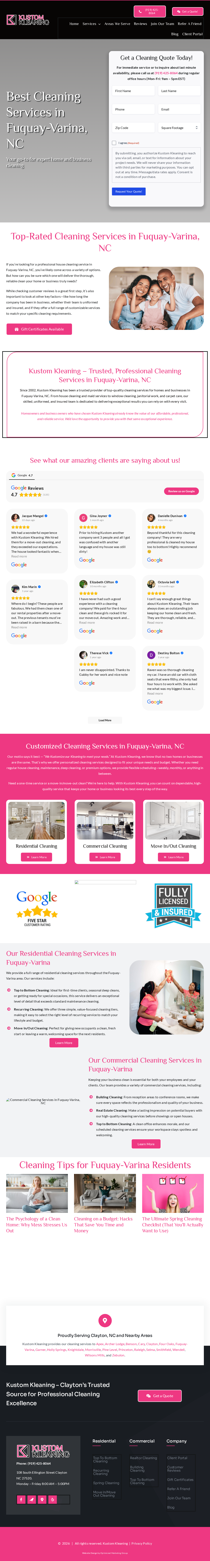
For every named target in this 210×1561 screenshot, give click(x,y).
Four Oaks (166, 1344)
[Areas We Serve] (28, 15)
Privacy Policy (141, 1543)
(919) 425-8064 (166, 73)
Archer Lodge (114, 1344)
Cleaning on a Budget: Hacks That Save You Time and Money (103, 1224)
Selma (150, 1349)
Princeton (126, 1349)
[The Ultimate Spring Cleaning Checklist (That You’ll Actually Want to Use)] (173, 1193)
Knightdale (76, 1349)
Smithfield (163, 1349)
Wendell (178, 1349)
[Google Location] (42, 1499)
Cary (141, 1344)
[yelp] (52, 1499)
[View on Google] (15, 518)
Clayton (152, 1344)
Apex (100, 1344)
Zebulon (118, 1355)
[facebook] (21, 1499)
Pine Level (109, 1349)
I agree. (129, 143)
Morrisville (93, 1349)
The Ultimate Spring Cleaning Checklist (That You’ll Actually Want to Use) (172, 1224)
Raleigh (139, 1349)
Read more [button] (19, 556)
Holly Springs (56, 1349)
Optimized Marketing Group (114, 1553)
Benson (131, 1344)
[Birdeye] (31, 1499)
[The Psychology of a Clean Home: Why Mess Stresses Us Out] (37, 1193)
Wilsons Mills (95, 1355)
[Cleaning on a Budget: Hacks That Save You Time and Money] (105, 1193)
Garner (40, 1349)
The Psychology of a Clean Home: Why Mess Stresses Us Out (36, 1224)
